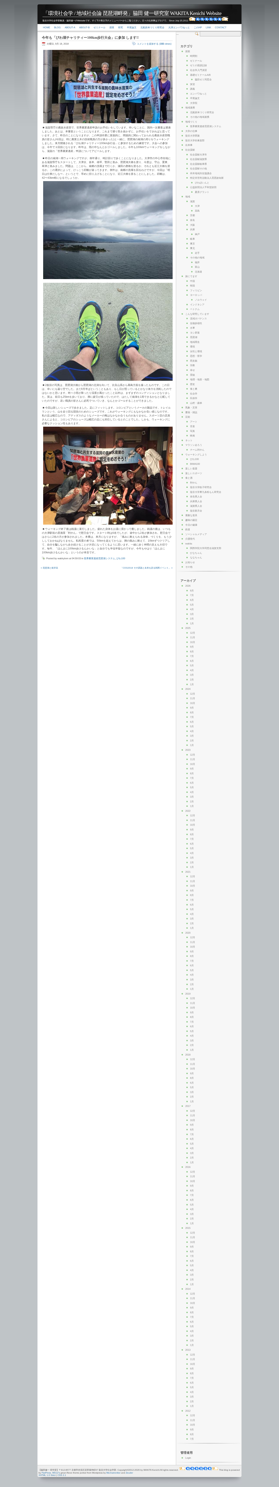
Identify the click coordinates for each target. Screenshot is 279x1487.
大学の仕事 (191, 131)
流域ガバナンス (198, 318)
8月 (192, 590)
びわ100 (120, 558)
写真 (192, 431)
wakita (188, 543)
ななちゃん (196, 557)
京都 (192, 215)
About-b (84, 27)
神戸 (197, 234)
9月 (192, 646)
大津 (197, 206)
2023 (188, 750)
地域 (187, 196)
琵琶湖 (193, 337)
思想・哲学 (196, 356)
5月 (192, 604)
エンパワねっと (198, 93)
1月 (192, 623)
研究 (120, 27)
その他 (188, 567)
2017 (188, 1106)
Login (188, 1458)
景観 (192, 375)
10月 (192, 642)
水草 (192, 328)
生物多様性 (196, 323)
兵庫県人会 (196, 501)
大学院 (193, 103)
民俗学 (193, 398)
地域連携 (190, 107)
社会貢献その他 (198, 168)
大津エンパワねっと (179, 27)
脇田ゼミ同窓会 (203, 79)
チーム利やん (197, 449)
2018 (188, 1054)
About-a (70, 27)
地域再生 (195, 342)
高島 (197, 210)
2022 (188, 811)
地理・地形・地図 (199, 379)
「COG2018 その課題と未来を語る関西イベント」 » (147, 568)
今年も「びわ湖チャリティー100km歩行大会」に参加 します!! (90, 37)
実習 (192, 84)
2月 (192, 618)
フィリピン (196, 290)
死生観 (193, 360)
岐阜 (192, 238)
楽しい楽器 (191, 468)
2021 (188, 872)
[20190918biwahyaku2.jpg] (108, 279)
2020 (188, 932)
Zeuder (129, 1473)
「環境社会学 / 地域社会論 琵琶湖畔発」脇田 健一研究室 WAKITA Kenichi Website (132, 13)
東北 (192, 248)
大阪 (192, 225)
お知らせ (190, 562)
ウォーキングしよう (196, 454)
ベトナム (195, 309)
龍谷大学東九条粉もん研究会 (205, 492)
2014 (188, 1289)
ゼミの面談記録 (198, 65)
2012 (188, 1411)
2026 (188, 585)
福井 (197, 262)
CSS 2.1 (62, 1475)
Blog (57, 27)
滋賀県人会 (196, 506)
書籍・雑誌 (191, 412)
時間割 (193, 56)
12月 (192, 633)
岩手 (197, 253)
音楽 (192, 426)
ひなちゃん (196, 553)
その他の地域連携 (199, 117)
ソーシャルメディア (196, 534)
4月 (192, 609)
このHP (198, 27)
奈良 (192, 220)
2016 (188, 1167)
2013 (188, 1350)
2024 (188, 689)
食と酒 (188, 478)
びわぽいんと (202, 182)
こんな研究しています (197, 314)
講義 (192, 89)
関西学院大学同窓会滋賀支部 (205, 548)
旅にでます (191, 276)
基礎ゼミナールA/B (200, 75)
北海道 (198, 271)
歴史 (192, 384)
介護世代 (190, 538)
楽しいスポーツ (193, 473)
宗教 (192, 365)
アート (193, 421)
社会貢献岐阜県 (198, 164)
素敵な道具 (191, 515)
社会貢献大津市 (198, 154)
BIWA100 (195, 464)
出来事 (188, 145)
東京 (192, 243)
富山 (197, 267)
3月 (192, 614)
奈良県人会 (196, 496)
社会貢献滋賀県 (198, 159)
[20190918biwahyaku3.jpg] (108, 381)
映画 (192, 435)
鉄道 (187, 529)
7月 (192, 595)
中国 (192, 281)
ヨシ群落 (195, 332)
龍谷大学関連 (192, 135)
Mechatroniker (113, 1473)
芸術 (187, 417)
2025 (188, 628)
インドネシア (197, 304)
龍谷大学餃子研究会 (201, 487)
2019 (188, 993)
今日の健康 (191, 525)
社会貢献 (190, 149)
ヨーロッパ (196, 295)
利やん (193, 482)
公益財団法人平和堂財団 (203, 187)
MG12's (56, 1473)
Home (46, 27)
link (208, 27)
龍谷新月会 (196, 510)
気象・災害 (191, 407)
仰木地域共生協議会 (201, 173)
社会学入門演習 (198, 70)
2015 (188, 1228)
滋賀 (192, 201)
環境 (192, 346)
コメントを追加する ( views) (154, 43)
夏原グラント (202, 192)
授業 (111, 27)
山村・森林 (196, 403)
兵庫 (192, 229)
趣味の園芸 (191, 520)
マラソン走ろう (193, 445)
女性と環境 (196, 351)
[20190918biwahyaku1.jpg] (108, 123)
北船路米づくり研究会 (152, 27)
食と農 (193, 388)
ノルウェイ (201, 299)
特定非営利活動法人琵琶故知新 (207, 178)
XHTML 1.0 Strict (47, 1475)
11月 (192, 637)
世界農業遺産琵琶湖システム (99, 558)
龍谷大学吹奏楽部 (194, 140)
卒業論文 (131, 27)
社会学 (193, 393)
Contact (220, 27)
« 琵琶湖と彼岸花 (49, 568)
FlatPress (46, 1473)
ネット (188, 440)
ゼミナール (99, 27)
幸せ (192, 370)
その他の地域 (197, 257)
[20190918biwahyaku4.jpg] (108, 525)
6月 (192, 600)
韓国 (192, 285)
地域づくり (191, 121)
